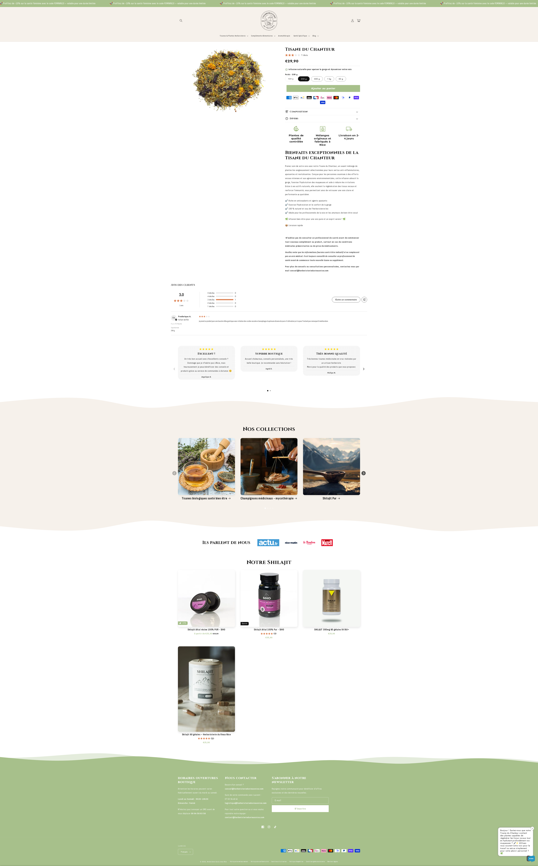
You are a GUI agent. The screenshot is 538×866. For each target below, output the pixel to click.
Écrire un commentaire (346, 300)
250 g (304, 78)
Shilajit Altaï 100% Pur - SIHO (269, 629)
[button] (181, 21)
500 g (317, 78)
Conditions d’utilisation (279, 861)
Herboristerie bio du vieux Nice (217, 862)
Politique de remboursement (239, 861)
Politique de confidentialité (260, 861)
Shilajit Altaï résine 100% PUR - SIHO (206, 629)
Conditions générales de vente (315, 861)
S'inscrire (300, 808)
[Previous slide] (174, 369)
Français (184, 851)
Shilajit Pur (330, 498)
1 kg (329, 78)
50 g (341, 78)
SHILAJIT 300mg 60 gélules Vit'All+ (331, 629)
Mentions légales (332, 861)
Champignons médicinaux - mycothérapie (267, 498)
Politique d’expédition (296, 861)
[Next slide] (363, 369)
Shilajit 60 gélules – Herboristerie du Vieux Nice (206, 734)
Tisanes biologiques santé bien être (204, 498)
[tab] (267, 390)
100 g (292, 79)
